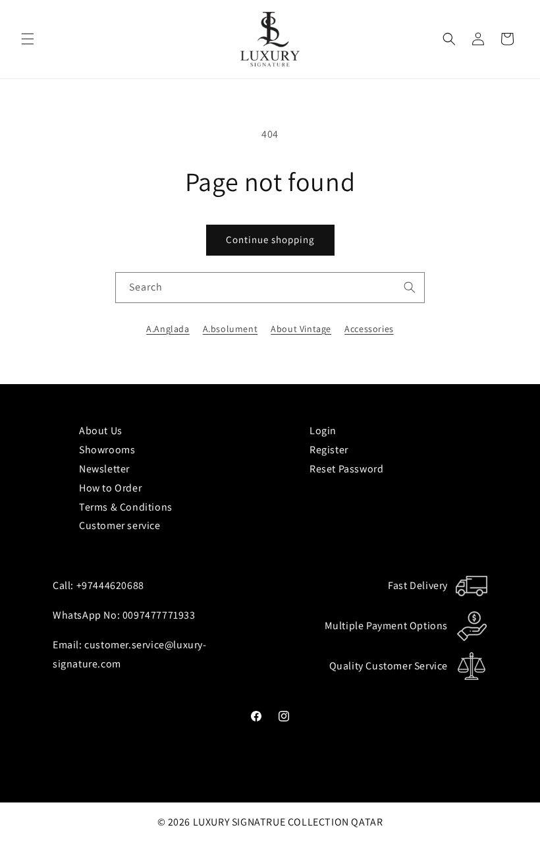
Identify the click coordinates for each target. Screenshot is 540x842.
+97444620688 (110, 585)
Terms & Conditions (126, 507)
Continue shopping (270, 239)
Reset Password (346, 469)
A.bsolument (230, 329)
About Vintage (301, 329)
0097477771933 (159, 615)
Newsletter (104, 469)
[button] (27, 38)
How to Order (110, 488)
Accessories (369, 329)
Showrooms (107, 450)
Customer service (120, 525)
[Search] (409, 287)
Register (329, 450)
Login (323, 430)
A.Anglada (167, 329)
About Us (100, 430)
